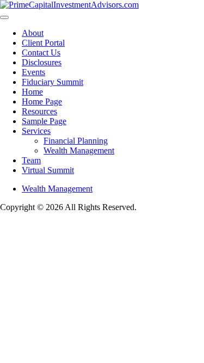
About (33, 33)
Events (33, 72)
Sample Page (44, 121)
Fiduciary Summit (52, 82)
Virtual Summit (48, 170)
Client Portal (43, 42)
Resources (39, 111)
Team (31, 160)
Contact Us (41, 52)
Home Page (42, 101)
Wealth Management (79, 150)
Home (32, 91)
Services (36, 131)
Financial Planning (76, 140)
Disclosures (41, 62)
